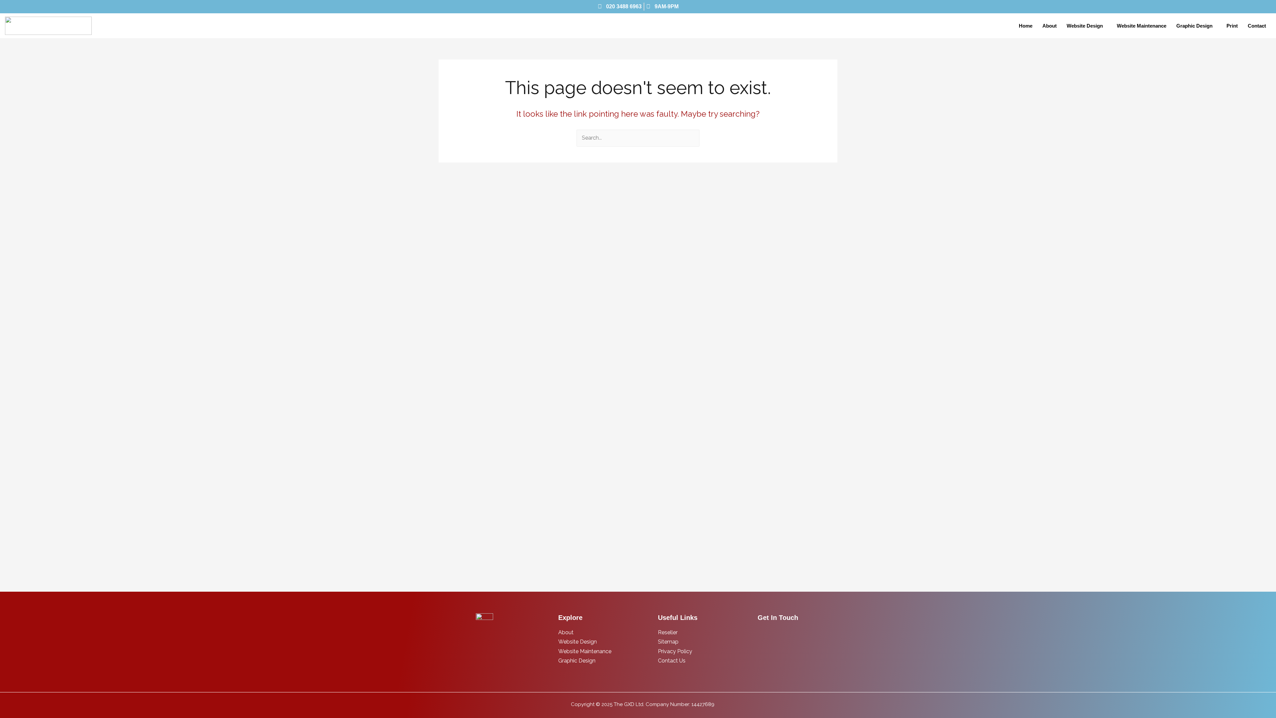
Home (1025, 26)
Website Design (1085, 26)
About (1049, 26)
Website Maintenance (1141, 26)
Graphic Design (1194, 26)
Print (1232, 26)
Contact (1257, 26)
